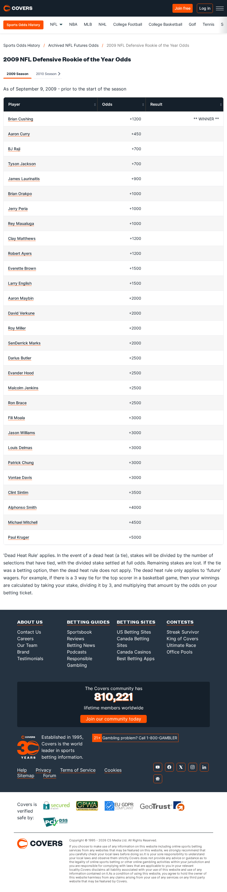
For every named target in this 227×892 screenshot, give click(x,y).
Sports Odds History (21, 45)
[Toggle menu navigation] (220, 8)
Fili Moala (16, 417)
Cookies (113, 770)
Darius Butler (19, 358)
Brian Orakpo (20, 193)
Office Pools (179, 652)
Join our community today (113, 719)
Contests (180, 622)
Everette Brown (22, 268)
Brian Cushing (20, 118)
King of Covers (182, 638)
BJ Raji (14, 148)
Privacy (43, 770)
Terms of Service (78, 770)
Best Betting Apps (135, 658)
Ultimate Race (181, 645)
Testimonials (30, 658)
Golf (192, 24)
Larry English (20, 283)
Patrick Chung (21, 462)
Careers (25, 638)
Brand (23, 652)
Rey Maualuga (21, 223)
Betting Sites (136, 622)
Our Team (27, 645)
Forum (49, 775)
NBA (73, 24)
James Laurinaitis (24, 178)
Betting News (81, 645)
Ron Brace (17, 402)
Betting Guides (88, 622)
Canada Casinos (134, 652)
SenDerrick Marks (24, 343)
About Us (30, 622)
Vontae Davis (20, 477)
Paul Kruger (18, 537)
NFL (54, 24)
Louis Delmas (20, 447)
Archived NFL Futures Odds (73, 45)
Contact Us (29, 632)
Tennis (208, 24)
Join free (182, 8)
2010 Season (46, 74)
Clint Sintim (18, 492)
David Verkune (21, 313)
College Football (127, 24)
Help (22, 770)
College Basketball (165, 24)
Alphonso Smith (22, 507)
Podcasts (76, 652)
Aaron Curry (19, 133)
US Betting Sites (134, 632)
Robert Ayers (20, 253)
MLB (88, 24)
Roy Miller (17, 328)
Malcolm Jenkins (23, 387)
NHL (103, 24)
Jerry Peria (18, 208)
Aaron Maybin (20, 298)
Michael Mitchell (22, 522)
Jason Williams (21, 432)
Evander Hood (21, 372)
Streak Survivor (183, 632)
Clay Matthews (22, 238)
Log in (204, 8)
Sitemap (25, 775)
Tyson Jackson (22, 163)
